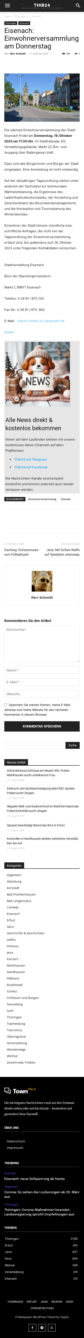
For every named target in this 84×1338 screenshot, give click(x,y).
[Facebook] (8, 63)
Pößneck (13, 978)
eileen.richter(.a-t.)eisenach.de (41, 321)
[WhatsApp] (38, 63)
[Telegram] (42, 1328)
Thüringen (20, 16)
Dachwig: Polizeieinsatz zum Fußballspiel (21, 552)
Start (7, 16)
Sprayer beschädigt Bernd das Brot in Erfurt (36, 825)
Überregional (16, 1036)
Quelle (9, 332)
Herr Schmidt (18, 53)
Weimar (12, 1056)
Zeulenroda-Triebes (21, 1062)
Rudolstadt (15, 985)
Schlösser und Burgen (23, 998)
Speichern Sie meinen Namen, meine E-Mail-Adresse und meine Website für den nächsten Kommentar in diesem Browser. (37, 709)
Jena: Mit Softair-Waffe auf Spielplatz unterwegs (62, 552)
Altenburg (14, 881)
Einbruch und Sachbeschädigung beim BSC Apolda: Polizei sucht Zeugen (41, 791)
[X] (18, 63)
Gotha (11, 940)
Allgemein (14, 875)
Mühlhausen (16, 965)
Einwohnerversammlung (42, 499)
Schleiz (12, 991)
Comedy (13, 907)
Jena (10, 952)
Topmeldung (16, 1024)
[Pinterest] (28, 63)
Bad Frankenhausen (21, 894)
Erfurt (11, 920)
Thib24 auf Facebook (31, 467)
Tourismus (14, 1030)
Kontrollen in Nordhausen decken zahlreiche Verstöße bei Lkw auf (42, 841)
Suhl (10, 1011)
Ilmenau (13, 946)
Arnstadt (13, 888)
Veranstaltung (17, 1043)
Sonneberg (15, 1004)
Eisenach (36, 16)
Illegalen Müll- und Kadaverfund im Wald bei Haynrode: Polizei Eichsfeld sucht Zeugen (43, 809)
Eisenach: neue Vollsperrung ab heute (34, 1179)
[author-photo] (42, 591)
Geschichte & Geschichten (26, 933)
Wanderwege (16, 1049)
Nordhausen (16, 972)
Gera (10, 927)
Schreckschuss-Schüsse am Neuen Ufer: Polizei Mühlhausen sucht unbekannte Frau (38, 773)
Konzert (12, 959)
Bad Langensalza (19, 901)
